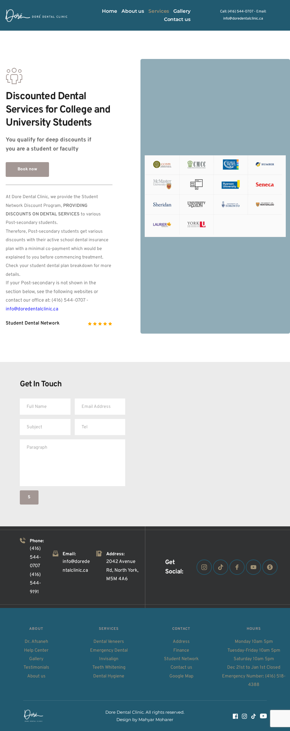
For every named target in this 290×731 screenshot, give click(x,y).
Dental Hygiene (108, 676)
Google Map (181, 676)
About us (36, 676)
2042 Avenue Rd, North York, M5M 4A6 (123, 570)
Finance (181, 650)
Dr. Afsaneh (36, 642)
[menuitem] (110, 11)
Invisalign (108, 659)
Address (181, 642)
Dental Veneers (108, 642)
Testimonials (36, 667)
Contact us (181, 667)
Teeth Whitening (108, 667)
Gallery (36, 659)
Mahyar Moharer (155, 719)
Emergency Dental (109, 650)
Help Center (36, 650)
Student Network (181, 659)
